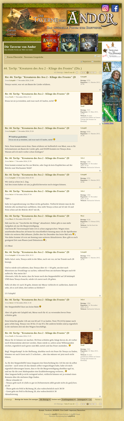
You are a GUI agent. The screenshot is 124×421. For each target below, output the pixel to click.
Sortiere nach (56, 399)
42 (100, 72)
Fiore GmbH (64, 410)
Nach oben (100, 89)
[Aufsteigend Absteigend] (84, 399)
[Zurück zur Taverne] (11, 32)
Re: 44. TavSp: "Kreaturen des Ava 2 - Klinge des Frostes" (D (40, 77)
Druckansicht (95, 56)
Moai (11, 219)
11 (95, 72)
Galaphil (12, 80)
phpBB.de (71, 416)
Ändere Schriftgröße (99, 56)
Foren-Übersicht (14, 57)
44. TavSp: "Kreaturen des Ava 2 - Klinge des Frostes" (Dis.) (43, 68)
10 (92, 72)
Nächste (97, 399)
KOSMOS (56, 410)
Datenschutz (81, 410)
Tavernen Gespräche (33, 57)
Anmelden (97, 61)
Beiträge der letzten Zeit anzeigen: (27, 399)
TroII (11, 97)
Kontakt (41, 410)
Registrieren (87, 61)
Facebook (48, 410)
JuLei (11, 161)
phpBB (54, 414)
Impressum (72, 410)
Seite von (69, 72)
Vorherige (8, 399)
